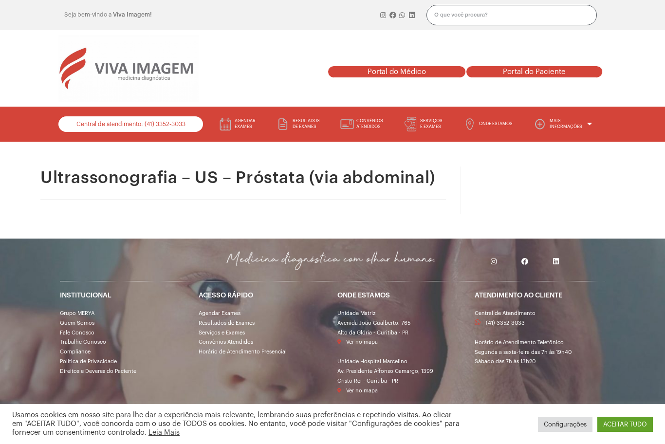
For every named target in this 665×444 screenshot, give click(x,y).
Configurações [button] (565, 424)
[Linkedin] (412, 15)
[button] (396, 72)
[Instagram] (383, 15)
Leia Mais (164, 432)
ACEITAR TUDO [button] (625, 424)
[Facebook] (393, 15)
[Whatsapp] (402, 15)
